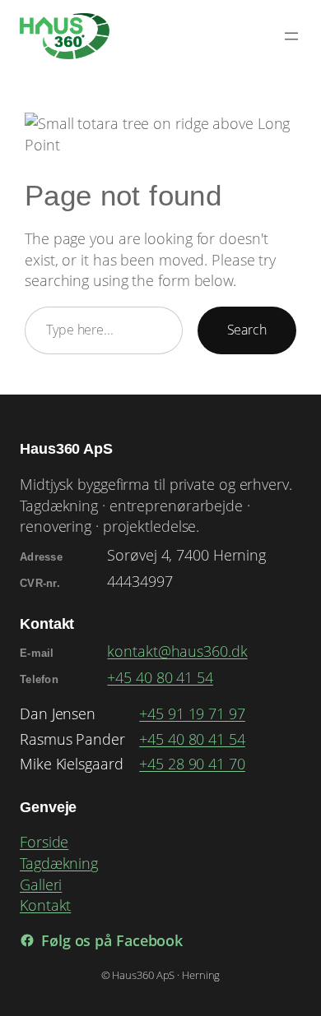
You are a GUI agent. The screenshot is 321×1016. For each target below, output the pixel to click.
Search (247, 330)
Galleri (41, 884)
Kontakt (45, 904)
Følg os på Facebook (112, 940)
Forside (44, 841)
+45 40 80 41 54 (160, 677)
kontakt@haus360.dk (177, 650)
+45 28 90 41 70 (192, 763)
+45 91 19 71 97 (192, 713)
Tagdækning (59, 862)
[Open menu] (291, 36)
